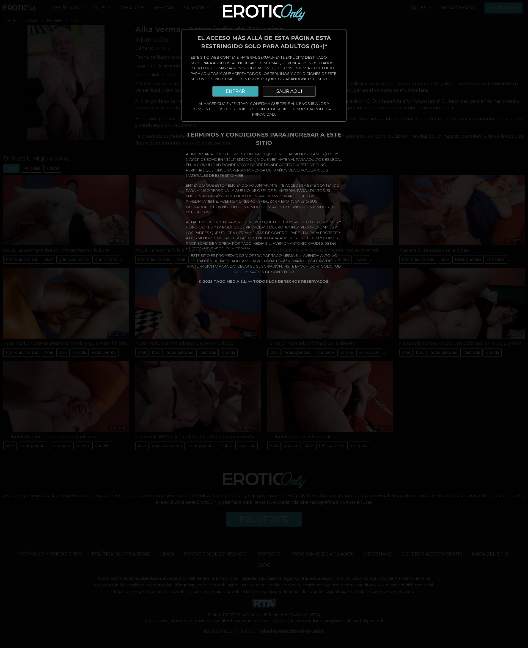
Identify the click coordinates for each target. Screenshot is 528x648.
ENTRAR (235, 91)
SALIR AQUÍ (289, 91)
